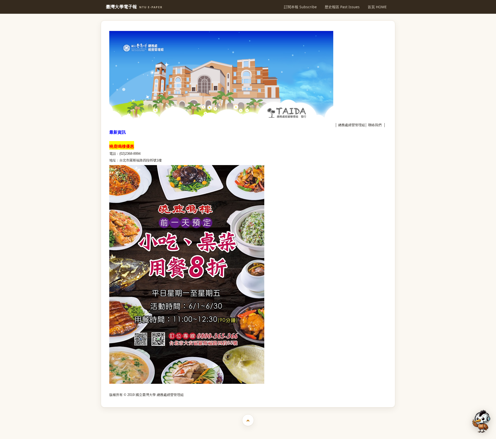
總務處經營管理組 (351, 125)
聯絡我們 (375, 125)
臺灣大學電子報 (134, 7)
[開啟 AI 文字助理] (481, 421)
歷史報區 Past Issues (342, 6)
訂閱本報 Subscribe (300, 6)
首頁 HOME (377, 6)
